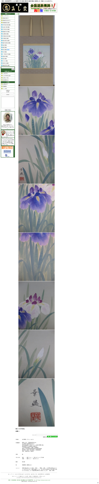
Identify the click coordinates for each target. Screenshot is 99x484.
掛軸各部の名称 (6, 22)
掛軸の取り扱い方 (6, 20)
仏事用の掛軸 (5, 33)
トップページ (5, 15)
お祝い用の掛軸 (6, 27)
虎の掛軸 (5, 58)
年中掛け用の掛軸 (6, 24)
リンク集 (5, 88)
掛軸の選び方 (5, 18)
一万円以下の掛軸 (6, 54)
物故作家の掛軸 (6, 65)
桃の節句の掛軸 (6, 40)
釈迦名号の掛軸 (6, 31)
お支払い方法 (5, 77)
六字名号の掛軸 (6, 29)
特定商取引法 (5, 80)
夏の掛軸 (5, 47)
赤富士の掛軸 (5, 63)
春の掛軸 (5, 45)
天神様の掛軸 (5, 38)
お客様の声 (5, 84)
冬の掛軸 (5, 51)
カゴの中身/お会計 (7, 75)
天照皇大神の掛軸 (6, 36)
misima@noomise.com (32, 481)
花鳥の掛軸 (5, 56)
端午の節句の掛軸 (6, 42)
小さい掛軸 (5, 60)
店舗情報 (5, 86)
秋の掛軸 (5, 49)
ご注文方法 (5, 73)
